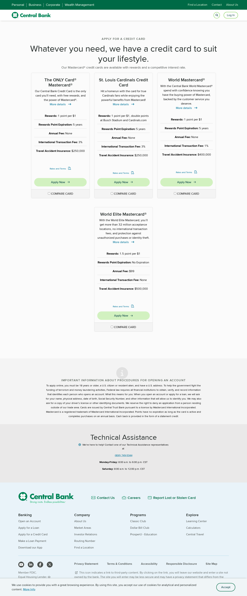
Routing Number (84, 541)
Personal (18, 5)
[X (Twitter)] (50, 564)
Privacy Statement (86, 564)
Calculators (193, 528)
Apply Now (69, 183)
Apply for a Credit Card (33, 534)
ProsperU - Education (143, 534)
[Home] (48, 497)
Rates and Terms (58, 168)
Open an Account (29, 521)
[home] (31, 15)
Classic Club (138, 521)
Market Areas (82, 528)
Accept (225, 587)
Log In (231, 15)
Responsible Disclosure (181, 564)
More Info (29, 589)
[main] (123, 252)
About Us (232, 5)
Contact (217, 5)
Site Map (211, 564)
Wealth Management (79, 5)
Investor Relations (85, 534)
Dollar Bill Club (139, 528)
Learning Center (196, 521)
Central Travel (195, 534)
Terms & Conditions (119, 564)
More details (60, 104)
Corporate (53, 5)
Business (35, 5)
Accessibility (149, 564)
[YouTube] (21, 564)
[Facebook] (40, 564)
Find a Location (197, 5)
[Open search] (217, 15)
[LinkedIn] (31, 564)
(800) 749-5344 (123, 455)
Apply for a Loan (28, 528)
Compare (62, 194)
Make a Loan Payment (32, 541)
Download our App (30, 547)
